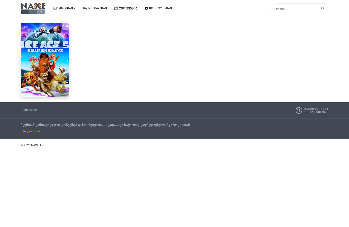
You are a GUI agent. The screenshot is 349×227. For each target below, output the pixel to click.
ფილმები (65, 8)
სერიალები (97, 8)
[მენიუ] (323, 8)
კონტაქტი (31, 110)
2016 (65, 26)
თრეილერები (160, 8)
